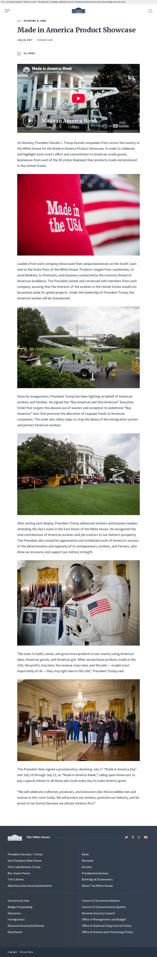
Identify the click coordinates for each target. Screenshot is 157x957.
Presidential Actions (95, 873)
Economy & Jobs (35, 20)
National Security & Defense (26, 926)
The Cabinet (16, 879)
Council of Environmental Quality (104, 907)
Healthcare (15, 932)
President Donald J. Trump (25, 854)
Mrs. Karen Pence (19, 873)
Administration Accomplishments (30, 886)
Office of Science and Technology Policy (107, 932)
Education (14, 913)
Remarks (87, 860)
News (85, 854)
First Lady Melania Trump (24, 867)
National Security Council (98, 913)
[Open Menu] (7, 10)
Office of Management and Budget (104, 919)
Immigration (16, 919)
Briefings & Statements (97, 879)
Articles (87, 867)
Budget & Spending (20, 907)
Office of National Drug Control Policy (106, 926)
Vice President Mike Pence (25, 860)
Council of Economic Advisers (101, 900)
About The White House (97, 886)
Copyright (12, 951)
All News (29, 53)
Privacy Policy (26, 951)
